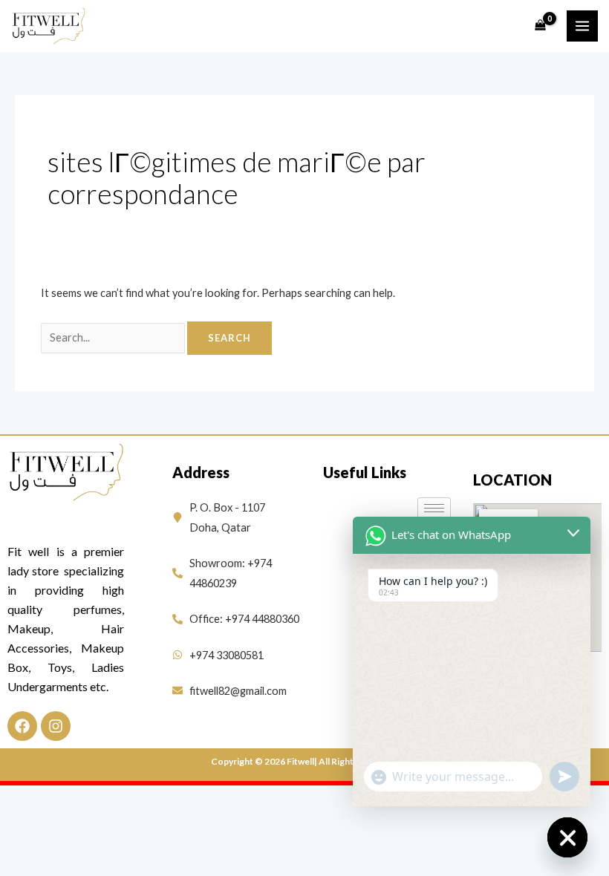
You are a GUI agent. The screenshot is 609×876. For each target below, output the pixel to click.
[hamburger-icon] (434, 508)
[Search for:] (114, 337)
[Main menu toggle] (582, 26)
